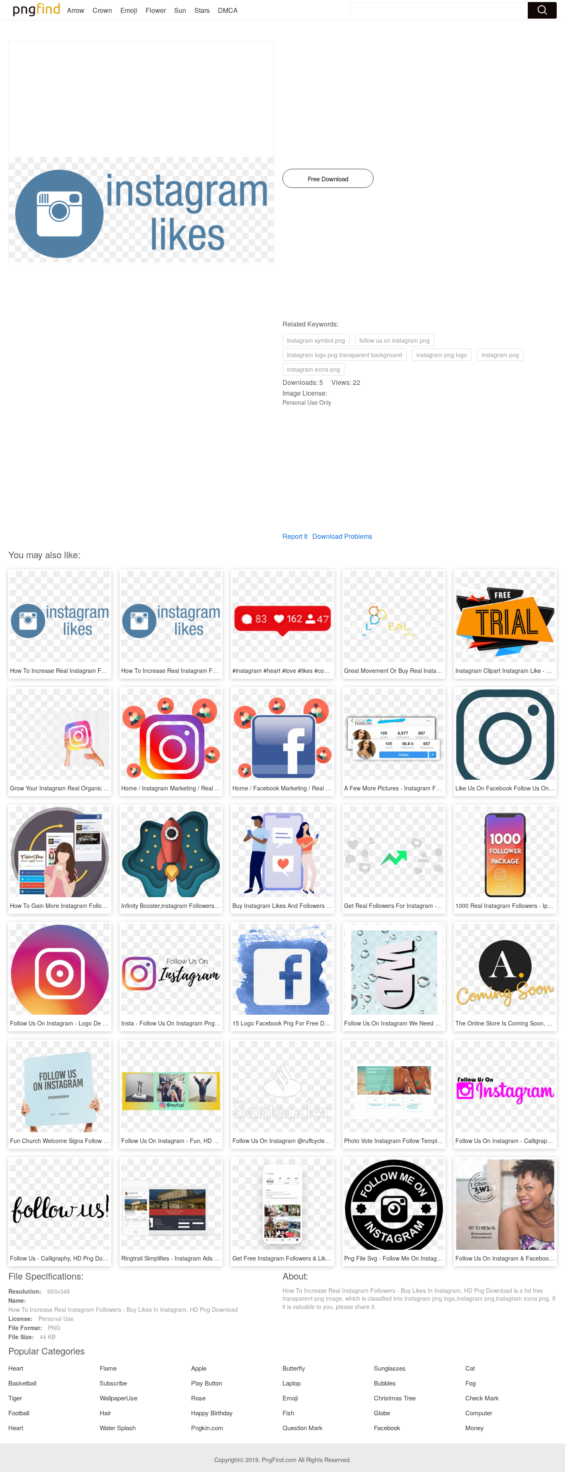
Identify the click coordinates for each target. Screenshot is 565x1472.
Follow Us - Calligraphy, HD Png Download (65, 1258)
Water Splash (118, 1427)
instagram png (500, 355)
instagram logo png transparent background (344, 355)
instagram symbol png (316, 340)
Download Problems (342, 536)
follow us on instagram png (394, 340)
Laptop (291, 1382)
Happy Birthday (212, 1412)
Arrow (75, 10)
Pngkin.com (207, 1427)
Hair (105, 1412)
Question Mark (302, 1427)
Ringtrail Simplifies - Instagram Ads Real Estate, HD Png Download (208, 1258)
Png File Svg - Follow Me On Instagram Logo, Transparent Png (426, 1258)
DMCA (228, 10)
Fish (288, 1412)
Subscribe (113, 1382)
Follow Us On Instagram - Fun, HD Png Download (186, 1140)
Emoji (128, 10)
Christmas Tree (395, 1397)
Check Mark (482, 1397)
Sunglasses (390, 1368)
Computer (478, 1412)
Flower (156, 10)
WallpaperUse (118, 1397)
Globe (382, 1412)
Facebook (387, 1427)
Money (474, 1427)
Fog (470, 1382)
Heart (15, 1368)
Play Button (206, 1382)
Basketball (22, 1382)
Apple (198, 1368)
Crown (102, 10)
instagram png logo (442, 355)
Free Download (328, 178)
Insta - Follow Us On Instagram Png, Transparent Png (191, 1023)
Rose (198, 1397)
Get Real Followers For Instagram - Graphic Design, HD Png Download (437, 905)
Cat (470, 1368)
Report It (294, 536)
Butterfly (293, 1368)
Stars (202, 10)
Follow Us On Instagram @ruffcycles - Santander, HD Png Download (321, 1140)
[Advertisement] (141, 99)
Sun (180, 10)
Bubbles (385, 1382)
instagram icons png (313, 369)
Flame (108, 1368)
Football (18, 1412)
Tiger (15, 1397)
